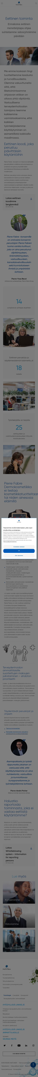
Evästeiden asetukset (19, 546)
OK (19, 550)
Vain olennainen (19, 555)
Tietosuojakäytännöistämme (9, 541)
